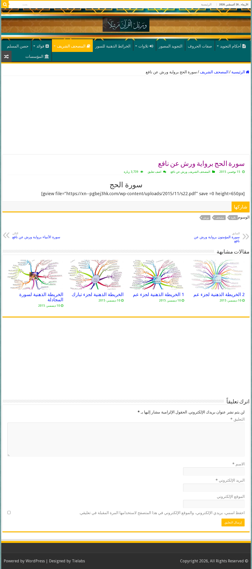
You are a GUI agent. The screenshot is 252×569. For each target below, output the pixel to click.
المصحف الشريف (71, 46)
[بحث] (5, 4)
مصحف (220, 217)
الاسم (238, 464)
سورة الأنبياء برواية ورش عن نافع (36, 235)
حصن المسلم (18, 46)
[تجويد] (126, 23)
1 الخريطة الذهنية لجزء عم (158, 294)
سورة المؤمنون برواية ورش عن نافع (217, 237)
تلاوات (143, 46)
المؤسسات (34, 56)
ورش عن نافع (179, 172)
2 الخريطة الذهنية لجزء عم (219, 294)
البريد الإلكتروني (230, 480)
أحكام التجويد (230, 46)
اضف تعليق (154, 172)
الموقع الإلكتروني (231, 496)
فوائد (40, 46)
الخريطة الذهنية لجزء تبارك (98, 294)
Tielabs (78, 561)
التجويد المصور (170, 46)
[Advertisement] (126, 115)
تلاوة (233, 217)
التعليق (237, 419)
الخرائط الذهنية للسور (112, 46)
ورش (206, 217)
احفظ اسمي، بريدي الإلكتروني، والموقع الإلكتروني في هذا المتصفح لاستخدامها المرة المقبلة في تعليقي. (162, 512)
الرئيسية (206, 4)
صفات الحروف (200, 46)
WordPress (35, 561)
